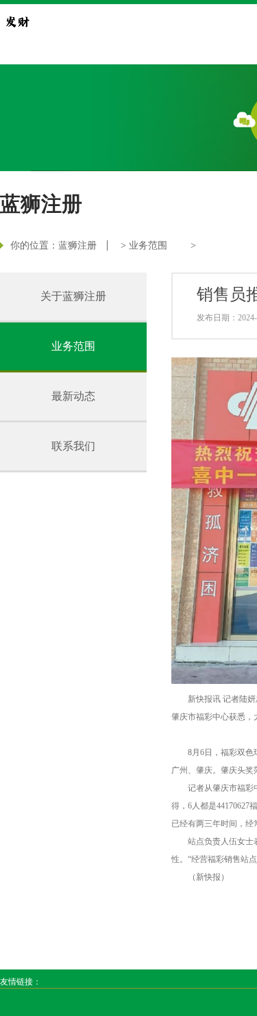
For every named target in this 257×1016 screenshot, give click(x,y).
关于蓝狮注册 (73, 296)
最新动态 (73, 396)
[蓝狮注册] (17, 21)
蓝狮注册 (77, 245)
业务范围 (148, 245)
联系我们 (73, 446)
